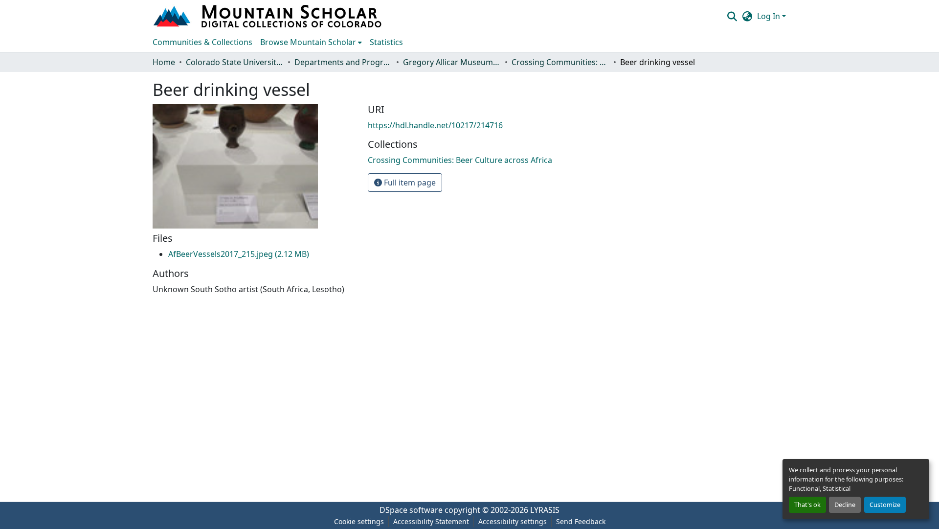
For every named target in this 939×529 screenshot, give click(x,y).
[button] (268, 16)
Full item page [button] (409, 182)
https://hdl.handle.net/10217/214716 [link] (435, 125)
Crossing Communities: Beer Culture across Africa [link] (560, 62)
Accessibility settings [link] (512, 521)
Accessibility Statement (431, 521)
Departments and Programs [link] (343, 62)
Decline (844, 504)
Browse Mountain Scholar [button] (308, 42)
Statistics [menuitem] (386, 42)
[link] (238, 254)
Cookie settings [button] (359, 521)
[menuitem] (311, 42)
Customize (885, 504)
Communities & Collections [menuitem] (202, 42)
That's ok (807, 504)
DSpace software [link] (411, 510)
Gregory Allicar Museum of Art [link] (452, 62)
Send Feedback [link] (580, 521)
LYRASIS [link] (544, 510)
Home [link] (164, 62)
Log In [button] (769, 16)
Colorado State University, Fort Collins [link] (235, 62)
